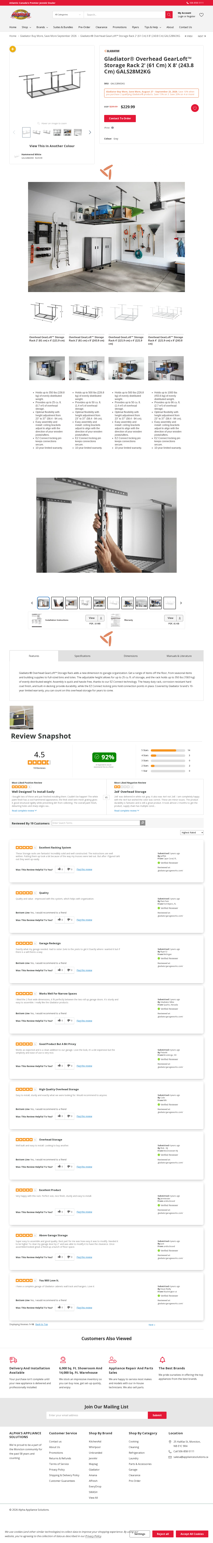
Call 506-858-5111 (184, 1451)
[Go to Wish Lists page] (201, 14)
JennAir (93, 1458)
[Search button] (169, 14)
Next (152, 1324)
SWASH (93, 1492)
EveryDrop (95, 1486)
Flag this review (84, 869)
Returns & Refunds (60, 1458)
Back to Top (41, 1324)
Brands (40, 27)
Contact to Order (120, 118)
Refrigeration (137, 1452)
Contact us (55, 1441)
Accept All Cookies (192, 1534)
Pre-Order (135, 1481)
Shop (25, 27)
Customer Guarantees (62, 1481)
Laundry (133, 1458)
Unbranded (95, 1452)
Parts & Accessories (140, 1464)
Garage (133, 1469)
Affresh (93, 1481)
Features (34, 656)
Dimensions (131, 656)
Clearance (134, 1475)
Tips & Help (151, 27)
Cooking (134, 1441)
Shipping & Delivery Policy (64, 1475)
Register (191, 16)
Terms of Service (59, 1464)
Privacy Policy (57, 1469)
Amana (93, 1475)
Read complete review (23, 810)
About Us (54, 1447)
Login (181, 16)
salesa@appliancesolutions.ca (191, 1457)
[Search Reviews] (142, 823)
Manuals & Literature (179, 656)
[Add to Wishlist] (195, 108)
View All (93, 1497)
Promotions (56, 1452)
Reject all (163, 1534)
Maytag (93, 1464)
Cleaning (134, 1447)
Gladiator (94, 1469)
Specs (82, 656)
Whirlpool (94, 1447)
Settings (139, 1534)
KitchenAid (95, 1441)
